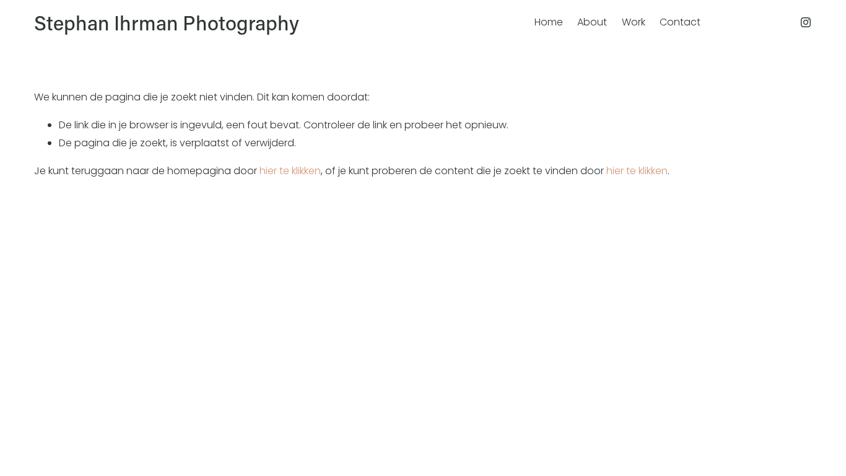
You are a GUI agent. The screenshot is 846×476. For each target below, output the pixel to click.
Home (548, 22)
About (592, 22)
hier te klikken (290, 171)
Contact (680, 22)
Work (633, 22)
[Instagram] (806, 22)
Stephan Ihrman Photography (166, 22)
